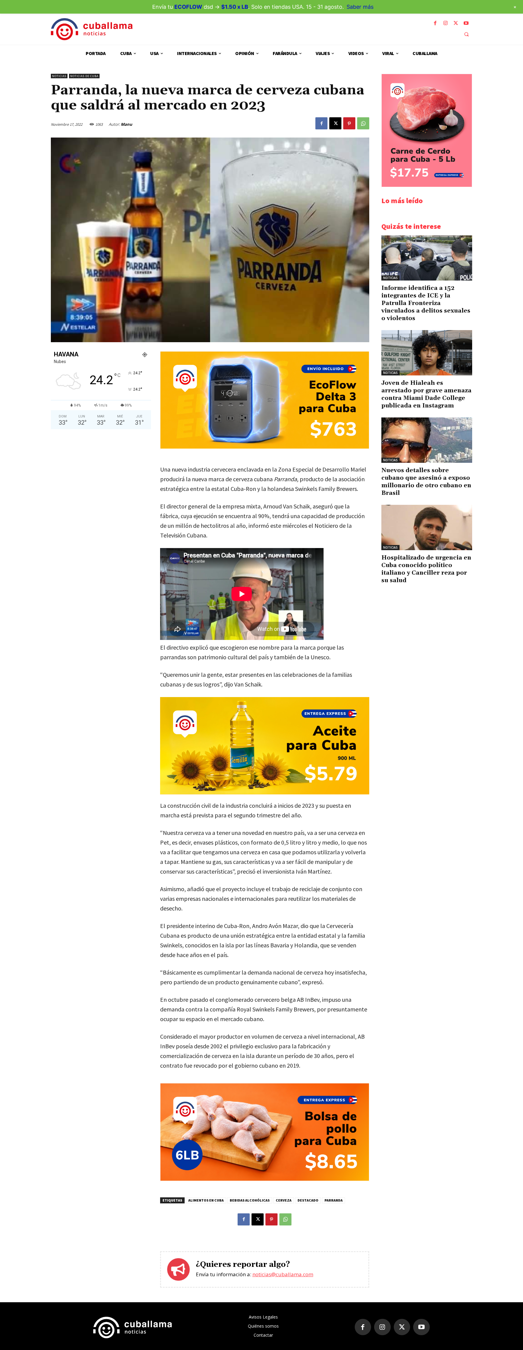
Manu (126, 124)
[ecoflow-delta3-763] (264, 446)
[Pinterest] (349, 123)
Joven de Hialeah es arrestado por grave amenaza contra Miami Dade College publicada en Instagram (426, 394)
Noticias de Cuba (84, 76)
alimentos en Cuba (206, 1200)
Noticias (59, 76)
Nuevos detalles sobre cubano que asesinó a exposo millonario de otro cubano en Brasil (426, 482)
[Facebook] (435, 23)
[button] (466, 34)
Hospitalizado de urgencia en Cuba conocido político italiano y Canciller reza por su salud (426, 569)
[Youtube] (466, 23)
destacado (308, 1200)
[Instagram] (445, 23)
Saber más (360, 7)
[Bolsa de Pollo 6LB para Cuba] (264, 1179)
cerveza (283, 1200)
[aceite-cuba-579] (264, 745)
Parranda (333, 1200)
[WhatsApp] (363, 123)
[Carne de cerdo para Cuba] (427, 185)
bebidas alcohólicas (250, 1200)
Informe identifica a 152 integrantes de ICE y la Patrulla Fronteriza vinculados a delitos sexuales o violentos (425, 303)
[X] (455, 23)
